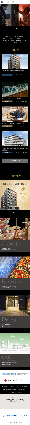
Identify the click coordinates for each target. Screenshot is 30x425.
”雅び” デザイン (24, 386)
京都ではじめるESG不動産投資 (9, 389)
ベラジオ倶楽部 (21, 389)
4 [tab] (19, 26)
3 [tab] (16, 26)
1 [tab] (10, 26)
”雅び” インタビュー (15, 386)
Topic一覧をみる (15, 160)
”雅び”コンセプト (5, 386)
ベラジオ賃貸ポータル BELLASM (15, 392)
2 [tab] (13, 26)
